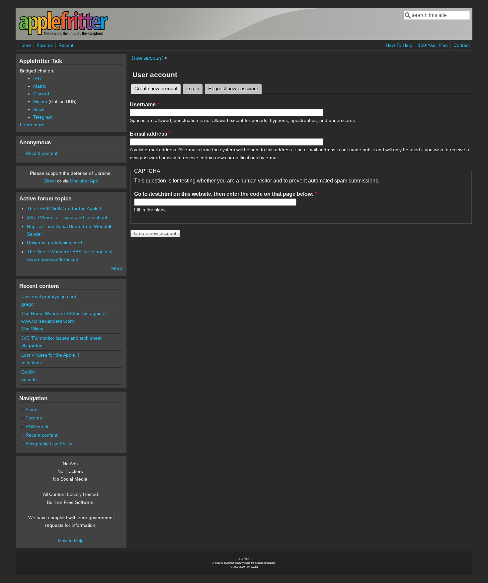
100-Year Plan (433, 45)
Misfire (40, 101)
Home (24, 45)
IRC (37, 78)
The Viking (32, 328)
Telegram (43, 117)
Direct (49, 180)
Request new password (233, 88)
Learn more (32, 124)
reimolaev (31, 362)
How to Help (71, 540)
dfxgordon (31, 345)
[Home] (63, 34)
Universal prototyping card (54, 242)
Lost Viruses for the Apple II (50, 355)
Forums (45, 45)
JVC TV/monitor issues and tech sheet (67, 217)
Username (144, 104)
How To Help (399, 45)
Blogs (31, 409)
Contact (461, 45)
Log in (192, 88)
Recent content (41, 153)
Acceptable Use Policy (49, 443)
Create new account (157, 88)
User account (147, 58)
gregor (28, 304)
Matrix (39, 86)
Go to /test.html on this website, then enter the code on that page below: (225, 194)
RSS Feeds (37, 426)
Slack (38, 109)
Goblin (28, 372)
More (116, 268)
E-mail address (150, 134)
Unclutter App (84, 180)
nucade (29, 379)
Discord (41, 93)
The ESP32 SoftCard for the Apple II (65, 208)
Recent (65, 45)
